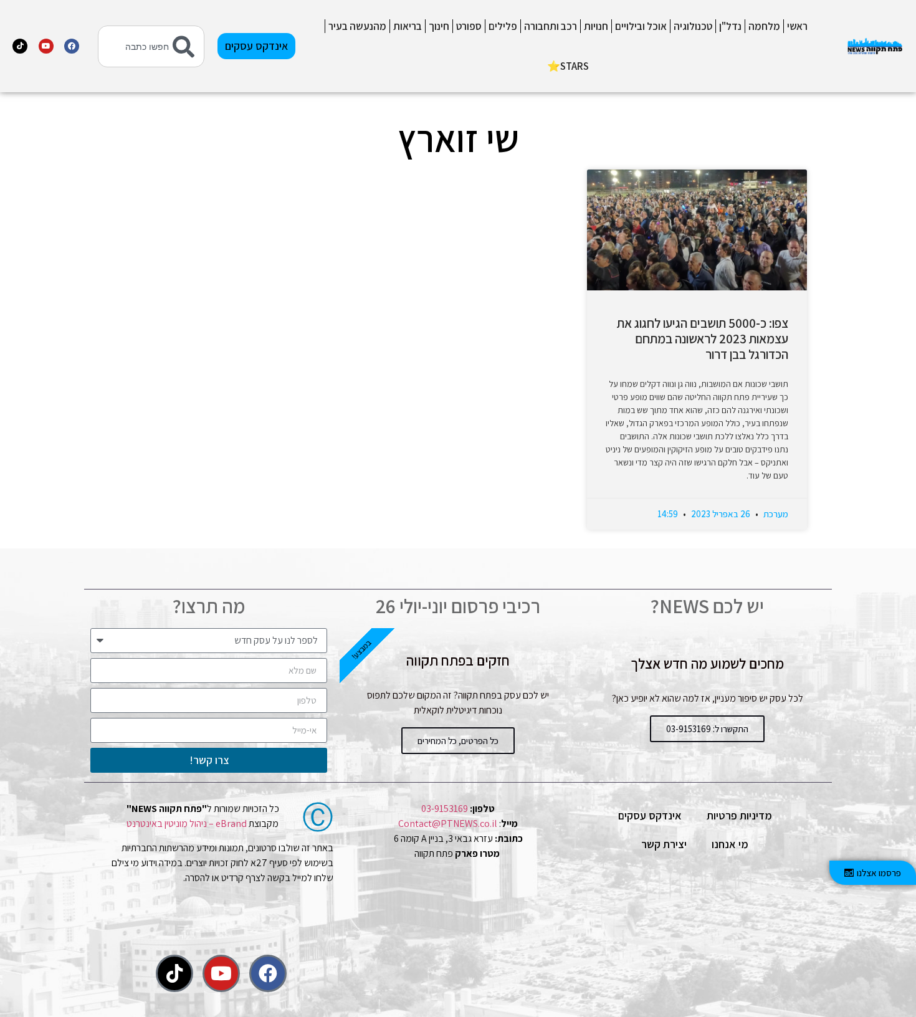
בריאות (407, 26)
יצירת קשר (664, 844)
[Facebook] (71, 46)
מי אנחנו (730, 844)
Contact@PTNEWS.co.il (447, 823)
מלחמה (764, 26)
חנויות (596, 26)
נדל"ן (730, 26)
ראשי (797, 26)
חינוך (439, 26)
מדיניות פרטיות (739, 815)
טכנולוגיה (693, 26)
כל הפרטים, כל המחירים (458, 741)
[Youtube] (46, 46)
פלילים (503, 26)
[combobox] (151, 46)
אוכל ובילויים (641, 26)
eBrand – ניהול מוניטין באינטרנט (186, 823)
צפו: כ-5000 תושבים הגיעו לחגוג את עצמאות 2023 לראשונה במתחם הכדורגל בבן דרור (702, 339)
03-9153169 (444, 808)
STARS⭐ (568, 66)
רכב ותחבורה (550, 26)
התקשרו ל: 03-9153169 (707, 729)
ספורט (469, 26)
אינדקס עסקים (650, 815)
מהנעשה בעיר (357, 26)
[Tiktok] (19, 46)
